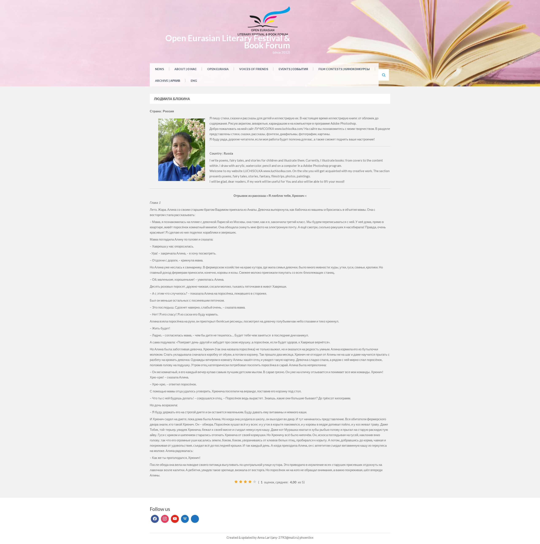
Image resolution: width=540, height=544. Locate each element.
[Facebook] (155, 519)
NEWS (159, 69)
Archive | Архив (167, 80)
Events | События (293, 69)
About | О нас (185, 69)
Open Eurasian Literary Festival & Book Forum (227, 41)
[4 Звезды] (250, 482)
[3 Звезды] (245, 482)
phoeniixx (306, 537)
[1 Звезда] (236, 482)
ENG (194, 80)
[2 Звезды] (241, 482)
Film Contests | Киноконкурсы (344, 69)
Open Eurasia (218, 69)
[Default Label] (175, 519)
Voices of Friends (253, 69)
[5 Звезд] (254, 482)
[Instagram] (165, 519)
